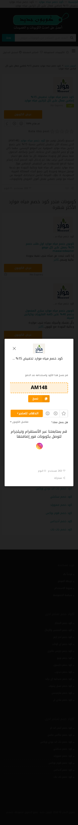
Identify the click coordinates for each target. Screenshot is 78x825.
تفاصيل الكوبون (20, 422)
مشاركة (58, 478)
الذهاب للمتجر (29, 413)
